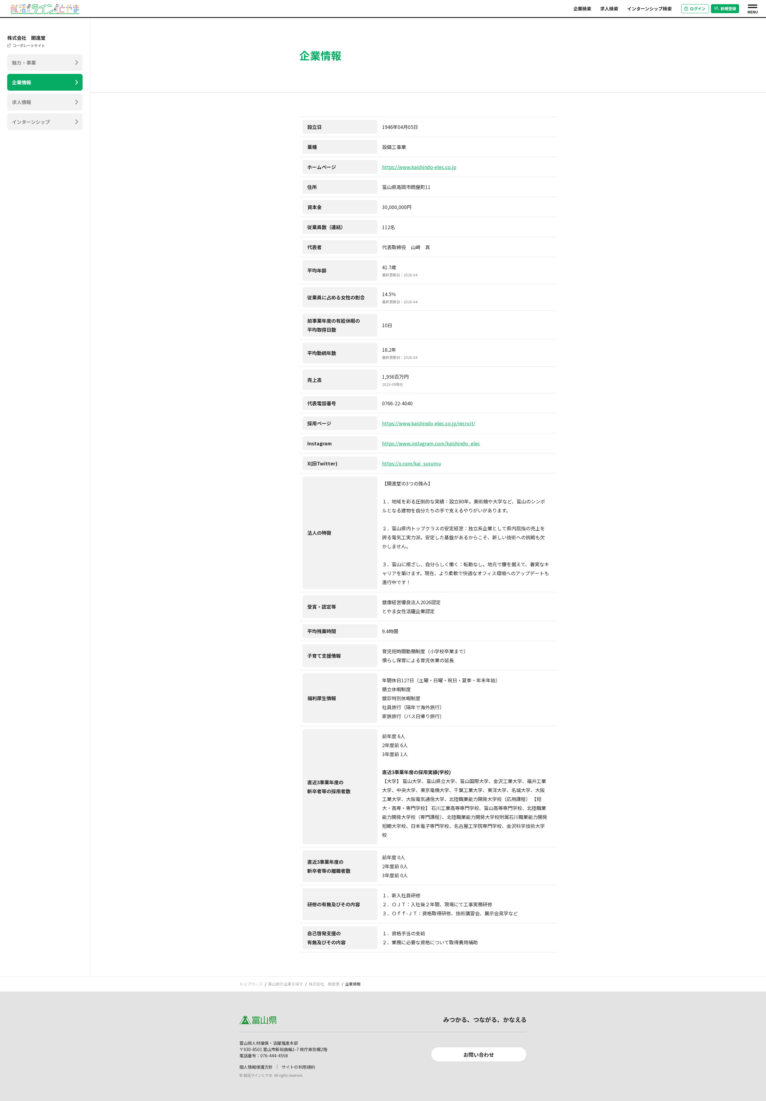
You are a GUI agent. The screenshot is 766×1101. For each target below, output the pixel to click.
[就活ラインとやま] (45, 7)
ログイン (698, 8)
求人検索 (609, 8)
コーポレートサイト (29, 45)
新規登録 (728, 8)
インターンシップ (31, 121)
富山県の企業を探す (285, 984)
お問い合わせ (478, 1054)
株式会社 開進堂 (324, 984)
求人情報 (21, 102)
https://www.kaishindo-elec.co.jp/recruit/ (428, 423)
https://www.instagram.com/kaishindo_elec (431, 443)
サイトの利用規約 (298, 1067)
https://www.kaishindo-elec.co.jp (419, 166)
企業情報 (21, 82)
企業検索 (582, 8)
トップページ (251, 984)
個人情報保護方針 (256, 1067)
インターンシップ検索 (649, 8)
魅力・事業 (24, 62)
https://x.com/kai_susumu (411, 463)
